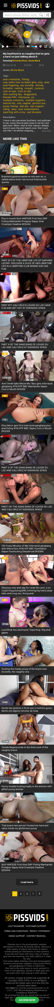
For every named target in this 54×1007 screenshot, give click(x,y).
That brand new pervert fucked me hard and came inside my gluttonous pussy (25, 827)
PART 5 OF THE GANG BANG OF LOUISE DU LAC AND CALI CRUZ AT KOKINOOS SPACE (25, 469)
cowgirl (28, 88)
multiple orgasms (35, 100)
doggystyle (30, 94)
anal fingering (10, 85)
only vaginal (24, 103)
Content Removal (36, 936)
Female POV (9, 97)
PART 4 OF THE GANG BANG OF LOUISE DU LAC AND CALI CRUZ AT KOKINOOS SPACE (25, 346)
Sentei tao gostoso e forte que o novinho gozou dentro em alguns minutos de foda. (27, 709)
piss (40, 82)
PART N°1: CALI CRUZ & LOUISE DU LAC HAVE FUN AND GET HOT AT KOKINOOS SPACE (26, 306)
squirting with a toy (14, 112)
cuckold (39, 88)
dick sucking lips (12, 94)
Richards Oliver (19, 60)
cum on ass (9, 91)
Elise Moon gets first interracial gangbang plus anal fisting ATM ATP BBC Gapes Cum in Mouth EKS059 (26, 428)
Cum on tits (24, 91)
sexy (13, 109)
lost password (16, 926)
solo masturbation (28, 109)
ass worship (27, 85)
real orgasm (37, 106)
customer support (36, 926)
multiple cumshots (13, 100)
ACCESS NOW (27, 999)
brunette (8, 88)
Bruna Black (34, 60)
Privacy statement (40, 931)
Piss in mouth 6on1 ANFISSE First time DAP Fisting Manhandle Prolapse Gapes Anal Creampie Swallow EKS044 (24, 221)
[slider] (12, 46)
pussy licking (10, 106)
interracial (24, 97)
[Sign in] (48, 5)
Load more (27, 882)
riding (6, 109)
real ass (24, 106)
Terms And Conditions (16, 931)
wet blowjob (34, 112)
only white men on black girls (19, 82)
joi (32, 97)
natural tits (9, 103)
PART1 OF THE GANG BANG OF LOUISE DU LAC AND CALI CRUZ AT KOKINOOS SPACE (27, 508)
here (12, 988)
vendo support (16, 936)
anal (46, 82)
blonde (39, 85)
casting (18, 88)
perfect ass (38, 103)
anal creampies (11, 79)
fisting (25, 79)
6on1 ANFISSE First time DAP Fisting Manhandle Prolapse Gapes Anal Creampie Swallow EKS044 (27, 867)
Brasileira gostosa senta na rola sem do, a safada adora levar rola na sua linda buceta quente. (24, 179)
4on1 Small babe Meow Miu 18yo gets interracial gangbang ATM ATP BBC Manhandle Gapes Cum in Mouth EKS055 (27, 386)
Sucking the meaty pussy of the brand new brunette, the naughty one (24, 670)
